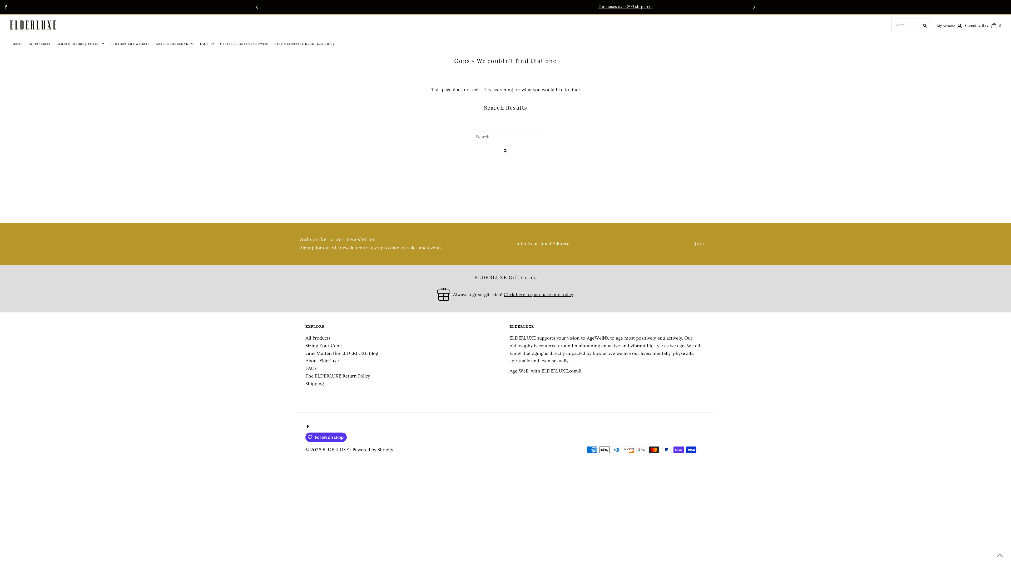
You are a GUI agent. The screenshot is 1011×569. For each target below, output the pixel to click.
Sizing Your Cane (323, 346)
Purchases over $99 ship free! (505, 6)
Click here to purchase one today (538, 294)
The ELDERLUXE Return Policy (337, 376)
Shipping (314, 383)
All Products (317, 338)
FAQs (311, 368)
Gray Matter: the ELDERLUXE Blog (341, 353)
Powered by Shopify (373, 450)
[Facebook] (5, 7)
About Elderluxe (322, 361)
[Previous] (257, 7)
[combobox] (905, 25)
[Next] (754, 7)
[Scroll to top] (1000, 555)
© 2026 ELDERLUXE (327, 450)
